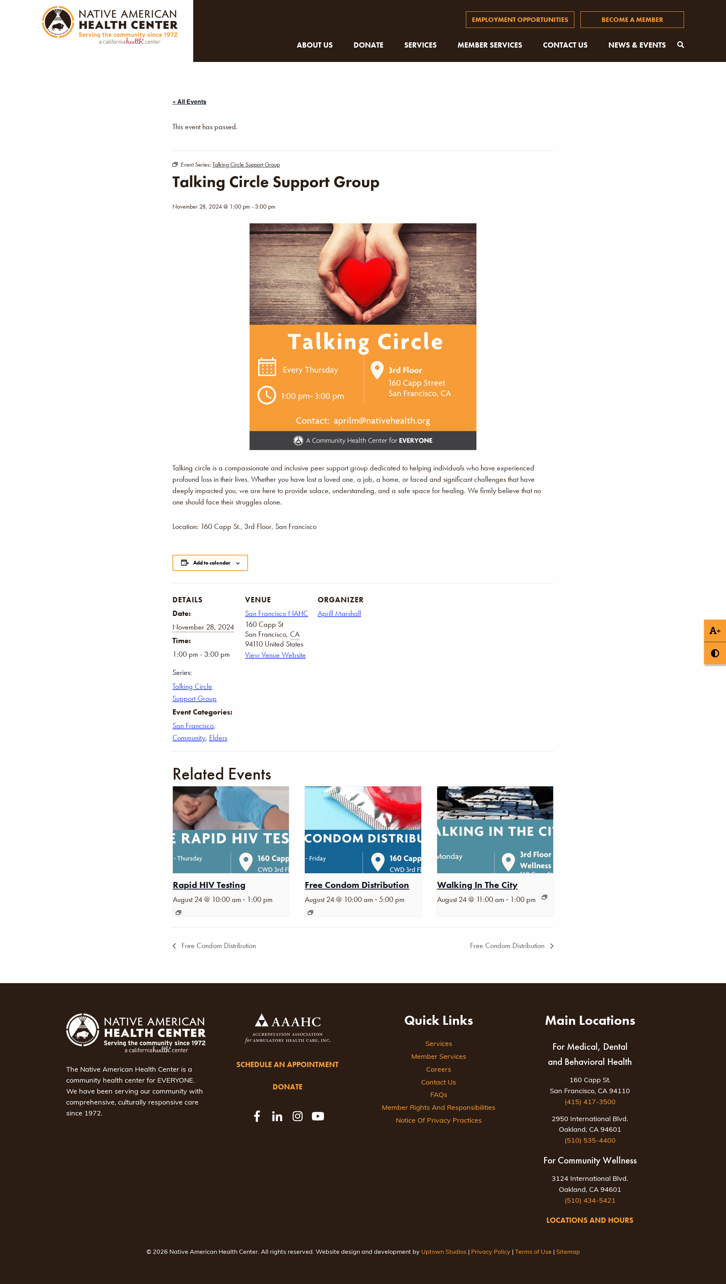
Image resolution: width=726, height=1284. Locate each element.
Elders (218, 738)
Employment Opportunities (520, 19)
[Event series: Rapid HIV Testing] (178, 912)
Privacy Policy (490, 1252)
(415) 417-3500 (590, 1102)
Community (188, 738)
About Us (315, 45)
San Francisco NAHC (276, 613)
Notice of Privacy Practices (439, 1121)
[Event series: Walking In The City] (544, 897)
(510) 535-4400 (590, 1141)
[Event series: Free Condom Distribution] (310, 912)
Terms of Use (533, 1252)
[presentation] (231, 829)
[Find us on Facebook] (256, 1116)
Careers (438, 1070)
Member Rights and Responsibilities (438, 1108)
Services (420, 45)
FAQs (438, 1095)
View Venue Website (275, 655)
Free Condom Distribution (357, 885)
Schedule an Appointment (287, 1064)
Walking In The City (477, 885)
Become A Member (632, 19)
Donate (368, 45)
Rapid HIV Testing (209, 885)
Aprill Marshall (339, 613)
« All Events (189, 101)
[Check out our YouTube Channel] (318, 1116)
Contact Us (565, 45)
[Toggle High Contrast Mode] (715, 653)
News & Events (637, 45)
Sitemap (568, 1252)
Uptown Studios (444, 1252)
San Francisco (193, 725)
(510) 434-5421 (590, 1201)
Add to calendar (211, 562)
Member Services (490, 45)
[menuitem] (520, 19)
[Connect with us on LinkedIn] (277, 1116)
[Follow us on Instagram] (297, 1116)
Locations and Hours (589, 1220)
